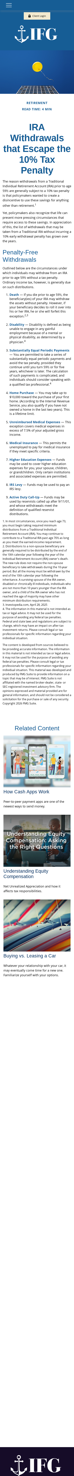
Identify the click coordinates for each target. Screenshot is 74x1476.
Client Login (39, 16)
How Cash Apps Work (26, 791)
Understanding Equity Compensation (25, 874)
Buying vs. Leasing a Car (29, 955)
